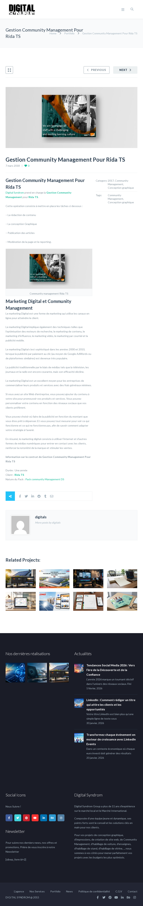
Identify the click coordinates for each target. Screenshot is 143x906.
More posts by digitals (47, 522)
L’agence (19, 891)
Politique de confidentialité (94, 891)
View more (21, 578)
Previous (98, 69)
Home (53, 33)
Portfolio (69, 33)
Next (123, 69)
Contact (132, 891)
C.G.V (118, 891)
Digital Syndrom (15, 192)
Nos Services (37, 891)
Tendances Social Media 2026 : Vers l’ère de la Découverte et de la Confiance (110, 669)
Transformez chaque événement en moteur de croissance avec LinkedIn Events (111, 739)
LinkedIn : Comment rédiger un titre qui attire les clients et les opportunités (110, 704)
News (69, 891)
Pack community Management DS (44, 479)
